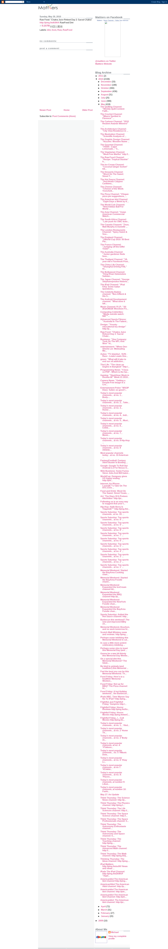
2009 (101, 921)
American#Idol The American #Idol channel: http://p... (114, 885)
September (106, 91)
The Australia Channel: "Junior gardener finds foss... (112, 254)
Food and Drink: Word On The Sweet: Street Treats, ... (114, 492)
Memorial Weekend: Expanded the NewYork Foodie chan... (113, 602)
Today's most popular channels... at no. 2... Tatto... (115, 401)
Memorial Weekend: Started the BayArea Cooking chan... (114, 572)
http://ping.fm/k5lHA (49, 22)
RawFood (67, 30)
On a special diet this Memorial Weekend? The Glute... (113, 661)
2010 (101, 79)
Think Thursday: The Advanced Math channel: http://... (113, 848)
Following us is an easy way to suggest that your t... (114, 502)
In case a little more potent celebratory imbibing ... (113, 644)
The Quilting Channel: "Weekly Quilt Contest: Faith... (112, 109)
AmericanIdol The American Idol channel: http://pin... (114, 890)
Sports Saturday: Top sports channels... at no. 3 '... (114, 555)
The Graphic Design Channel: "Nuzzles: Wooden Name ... (115, 140)
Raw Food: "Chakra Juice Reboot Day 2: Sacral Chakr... (113, 334)
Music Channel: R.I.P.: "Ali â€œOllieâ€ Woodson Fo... (114, 308)
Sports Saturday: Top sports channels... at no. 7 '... (114, 534)
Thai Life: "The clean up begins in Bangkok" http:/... (114, 366)
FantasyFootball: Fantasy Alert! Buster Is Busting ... (114, 461)
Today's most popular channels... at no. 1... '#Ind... (114, 724)
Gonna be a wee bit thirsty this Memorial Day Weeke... (114, 654)
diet (49, 30)
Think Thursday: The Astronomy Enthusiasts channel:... (113, 826)
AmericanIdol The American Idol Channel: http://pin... (114, 896)
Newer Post (45, 110)
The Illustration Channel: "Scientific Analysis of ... (113, 135)
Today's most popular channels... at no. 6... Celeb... (111, 426)
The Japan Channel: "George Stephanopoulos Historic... (114, 280)
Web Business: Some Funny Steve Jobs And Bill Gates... (115, 472)
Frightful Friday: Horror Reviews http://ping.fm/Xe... (114, 708)
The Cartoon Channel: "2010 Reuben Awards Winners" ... (114, 123)
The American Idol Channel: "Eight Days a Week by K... (114, 200)
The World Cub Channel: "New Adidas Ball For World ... (112, 207)
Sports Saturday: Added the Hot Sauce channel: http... (114, 615)
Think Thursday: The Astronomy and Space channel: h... (112, 833)
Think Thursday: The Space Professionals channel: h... (114, 820)
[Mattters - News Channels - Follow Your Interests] (112, 56)
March (104, 910)
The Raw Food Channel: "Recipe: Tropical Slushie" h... (114, 159)
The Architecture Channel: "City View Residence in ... (114, 130)
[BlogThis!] (53, 26)
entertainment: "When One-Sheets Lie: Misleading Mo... (113, 349)
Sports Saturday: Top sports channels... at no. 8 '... (114, 529)
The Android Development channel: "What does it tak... (113, 301)
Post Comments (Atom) (64, 116)
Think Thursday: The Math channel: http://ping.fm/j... (113, 855)
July (103, 98)
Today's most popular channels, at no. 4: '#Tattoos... (111, 745)
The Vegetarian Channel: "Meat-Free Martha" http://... (114, 153)
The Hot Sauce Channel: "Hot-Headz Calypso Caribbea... (112, 181)
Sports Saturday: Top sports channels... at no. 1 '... (114, 566)
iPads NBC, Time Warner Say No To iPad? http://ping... (114, 698)
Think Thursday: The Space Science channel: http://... (114, 815)
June (103, 101)
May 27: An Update (109, 794)
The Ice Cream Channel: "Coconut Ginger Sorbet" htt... (114, 167)
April (103, 906)
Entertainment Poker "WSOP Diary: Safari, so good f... (114, 389)
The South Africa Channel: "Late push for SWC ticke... (114, 220)
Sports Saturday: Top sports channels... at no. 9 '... (114, 518)
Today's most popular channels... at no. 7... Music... (111, 433)
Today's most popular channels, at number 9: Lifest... (112, 782)
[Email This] (51, 26)
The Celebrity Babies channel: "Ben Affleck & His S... (113, 294)
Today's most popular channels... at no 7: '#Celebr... (111, 767)
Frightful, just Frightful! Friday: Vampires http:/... (113, 703)
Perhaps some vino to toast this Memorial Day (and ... (114, 649)
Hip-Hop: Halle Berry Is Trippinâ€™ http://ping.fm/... (115, 508)
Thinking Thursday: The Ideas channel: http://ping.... (115, 860)
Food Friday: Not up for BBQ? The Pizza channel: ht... (114, 686)
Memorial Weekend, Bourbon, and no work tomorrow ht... (115, 628)
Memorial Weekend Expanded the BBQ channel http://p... (111, 594)
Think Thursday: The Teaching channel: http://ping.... (110, 841)
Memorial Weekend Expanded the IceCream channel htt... (113, 587)
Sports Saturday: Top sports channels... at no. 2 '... (114, 561)
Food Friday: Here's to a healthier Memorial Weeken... (112, 679)
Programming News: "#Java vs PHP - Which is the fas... (114, 371)
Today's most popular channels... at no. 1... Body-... (111, 395)
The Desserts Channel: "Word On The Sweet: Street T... (112, 174)
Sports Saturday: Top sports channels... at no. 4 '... (114, 550)
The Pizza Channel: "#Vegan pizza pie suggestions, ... (114, 195)
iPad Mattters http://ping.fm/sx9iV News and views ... (114, 866)
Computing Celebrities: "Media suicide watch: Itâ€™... (112, 314)
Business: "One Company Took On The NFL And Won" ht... (113, 341)
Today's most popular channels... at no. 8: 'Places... (111, 774)
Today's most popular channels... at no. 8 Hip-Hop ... (115, 440)
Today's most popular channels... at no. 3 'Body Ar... (113, 738)
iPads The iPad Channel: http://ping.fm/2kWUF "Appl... (112, 873)
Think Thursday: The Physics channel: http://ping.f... (115, 804)
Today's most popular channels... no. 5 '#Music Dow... (113, 752)
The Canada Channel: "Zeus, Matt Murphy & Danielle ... (114, 226)
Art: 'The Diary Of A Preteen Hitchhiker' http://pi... (114, 497)
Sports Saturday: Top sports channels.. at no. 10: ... (114, 513)
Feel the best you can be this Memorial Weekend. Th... (114, 672)
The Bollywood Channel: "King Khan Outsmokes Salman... (113, 274)
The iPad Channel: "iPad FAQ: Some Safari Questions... (112, 287)
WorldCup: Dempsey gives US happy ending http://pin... (113, 478)
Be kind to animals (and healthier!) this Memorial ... (114, 667)
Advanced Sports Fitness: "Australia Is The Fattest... (114, 320)
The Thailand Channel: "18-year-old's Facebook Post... (114, 260)
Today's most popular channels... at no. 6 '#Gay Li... (113, 760)
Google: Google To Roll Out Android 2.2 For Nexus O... (114, 467)
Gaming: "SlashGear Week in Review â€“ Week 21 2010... (114, 376)
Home (67, 110)
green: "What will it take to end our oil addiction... (113, 360)
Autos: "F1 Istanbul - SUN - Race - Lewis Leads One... (114, 355)
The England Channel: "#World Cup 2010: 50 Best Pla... (114, 239)
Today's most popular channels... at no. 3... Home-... (111, 408)
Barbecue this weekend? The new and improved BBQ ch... (114, 622)
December (106, 82)
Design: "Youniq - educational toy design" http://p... (113, 326)
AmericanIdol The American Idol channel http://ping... (114, 880)
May (103, 104)
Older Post (87, 110)
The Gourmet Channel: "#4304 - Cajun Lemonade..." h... (111, 147)
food (54, 30)
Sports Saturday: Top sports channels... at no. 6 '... (114, 539)
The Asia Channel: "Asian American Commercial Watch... (113, 214)
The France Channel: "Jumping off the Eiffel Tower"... (112, 247)
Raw (59, 30)
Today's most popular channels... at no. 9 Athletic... (111, 448)
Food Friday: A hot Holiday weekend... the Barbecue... (114, 692)
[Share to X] (56, 26)
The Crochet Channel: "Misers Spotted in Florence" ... (111, 116)
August (105, 94)
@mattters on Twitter (105, 61)
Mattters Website (103, 64)
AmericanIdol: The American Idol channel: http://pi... (114, 901)
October (105, 88)
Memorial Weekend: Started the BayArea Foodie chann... (114, 580)
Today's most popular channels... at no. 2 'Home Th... (114, 730)
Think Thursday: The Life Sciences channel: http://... (114, 809)
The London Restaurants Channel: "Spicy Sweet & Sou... (113, 232)
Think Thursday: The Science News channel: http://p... (115, 799)
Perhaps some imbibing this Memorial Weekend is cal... (114, 639)
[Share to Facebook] (58, 26)
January (105, 916)
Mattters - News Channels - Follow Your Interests (112, 20)
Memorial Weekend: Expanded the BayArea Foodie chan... (112, 609)
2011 (101, 76)
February (106, 913)
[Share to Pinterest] (61, 26)
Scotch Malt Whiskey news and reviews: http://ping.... (114, 633)
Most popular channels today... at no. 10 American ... (114, 455)
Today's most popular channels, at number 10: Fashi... (113, 789)
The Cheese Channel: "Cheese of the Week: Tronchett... (112, 189)
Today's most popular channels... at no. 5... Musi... (114, 419)
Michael (115, 932)
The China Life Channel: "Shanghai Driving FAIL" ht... (113, 267)
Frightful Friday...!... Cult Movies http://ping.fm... (112, 719)
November (106, 85)
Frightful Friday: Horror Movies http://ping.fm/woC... (115, 713)
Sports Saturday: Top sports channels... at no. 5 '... (114, 545)
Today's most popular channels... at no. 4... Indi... (114, 414)
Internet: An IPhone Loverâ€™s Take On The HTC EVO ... (113, 486)
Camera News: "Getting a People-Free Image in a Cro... (112, 382)
